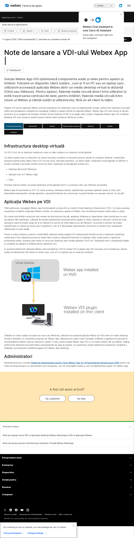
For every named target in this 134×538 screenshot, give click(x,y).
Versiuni (91, 126)
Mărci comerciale (65, 514)
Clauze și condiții (10, 514)
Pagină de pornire (8, 18)
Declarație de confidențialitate (30, 514)
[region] (38, 530)
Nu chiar (81, 398)
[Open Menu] (129, 5)
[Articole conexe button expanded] (130, 426)
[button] (120, 5)
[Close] (73, 525)
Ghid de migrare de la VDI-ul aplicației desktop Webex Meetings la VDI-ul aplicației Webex (47, 435)
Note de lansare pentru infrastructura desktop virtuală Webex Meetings (38, 443)
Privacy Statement (13, 533)
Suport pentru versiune (71, 126)
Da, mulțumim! (53, 398)
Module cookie (50, 514)
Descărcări (33, 126)
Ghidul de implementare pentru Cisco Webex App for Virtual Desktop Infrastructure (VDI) (75, 362)
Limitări (109, 126)
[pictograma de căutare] (96, 6)
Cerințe (52, 126)
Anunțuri (14, 132)
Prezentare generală (13, 126)
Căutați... (101, 5)
